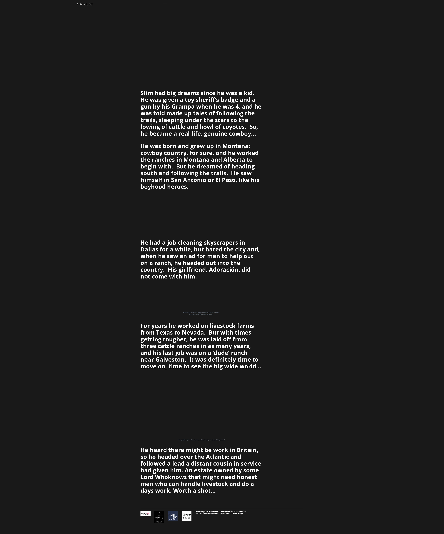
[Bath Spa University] (173, 516)
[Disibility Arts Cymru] (145, 514)
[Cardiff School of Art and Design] (187, 516)
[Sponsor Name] (159, 517)
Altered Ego (85, 4)
